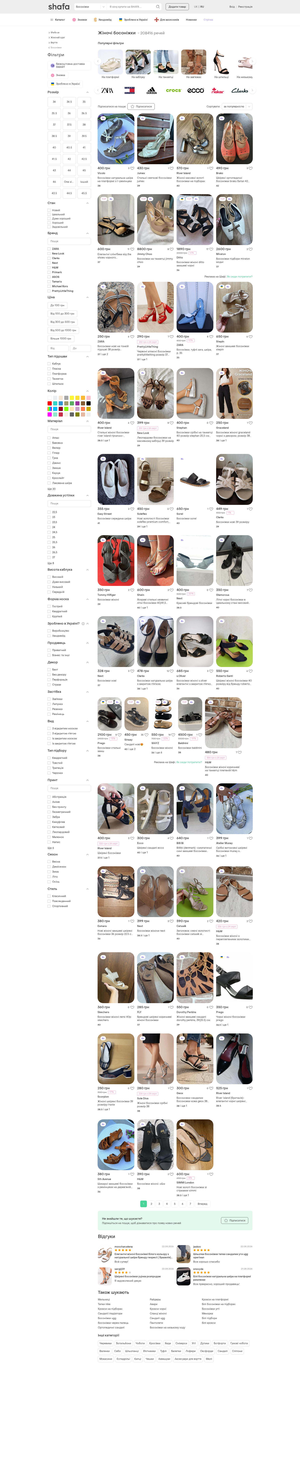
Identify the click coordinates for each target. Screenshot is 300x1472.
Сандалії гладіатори (110, 1313)
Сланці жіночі (158, 1313)
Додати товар (177, 6)
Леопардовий (61, 832)
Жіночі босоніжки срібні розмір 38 (152, 1105)
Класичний (59, 896)
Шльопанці (132, 1351)
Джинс (56, 463)
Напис (56, 842)
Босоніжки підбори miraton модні (233, 260)
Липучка (57, 704)
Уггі (194, 1343)
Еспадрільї (123, 1359)
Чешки (150, 1359)
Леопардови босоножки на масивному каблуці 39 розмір (155, 439)
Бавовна (57, 443)
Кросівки (154, 1343)
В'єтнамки (149, 1351)
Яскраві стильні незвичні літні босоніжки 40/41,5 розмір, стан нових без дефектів (152, 601)
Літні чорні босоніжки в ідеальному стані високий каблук (232, 601)
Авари (153, 1304)
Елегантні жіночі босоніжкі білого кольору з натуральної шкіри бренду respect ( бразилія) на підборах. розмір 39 (143, 1256)
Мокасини (105, 1359)
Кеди (168, 1343)
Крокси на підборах (110, 1309)
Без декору (59, 674)
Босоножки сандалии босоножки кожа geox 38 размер (192, 1099)
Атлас (55, 438)
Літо (55, 876)
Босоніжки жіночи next (151, 930)
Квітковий (58, 827)
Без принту (59, 807)
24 (53, 527)
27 (53, 557)
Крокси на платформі (215, 1299)
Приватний (59, 650)
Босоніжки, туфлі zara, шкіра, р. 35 (194, 351)
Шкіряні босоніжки (109, 853)
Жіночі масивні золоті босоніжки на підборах (191, 179)
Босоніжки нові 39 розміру (232, 522)
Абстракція (59, 797)
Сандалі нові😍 (133, 744)
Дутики (204, 1343)
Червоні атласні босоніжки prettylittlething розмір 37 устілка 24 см (154, 353)
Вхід (232, 6)
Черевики (105, 1343)
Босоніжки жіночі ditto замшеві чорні (190, 264)
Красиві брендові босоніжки (194, 603)
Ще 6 (51, 848)
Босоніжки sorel (186, 518)
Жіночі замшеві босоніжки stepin (232, 348)
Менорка (207, 1313)
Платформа (59, 373)
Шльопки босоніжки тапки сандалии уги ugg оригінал (220, 1256)
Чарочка (57, 773)
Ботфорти (220, 1343)
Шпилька (57, 384)
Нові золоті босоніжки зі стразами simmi (192, 1189)
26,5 (54, 552)
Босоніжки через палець (113, 1323)
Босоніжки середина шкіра (114, 518)
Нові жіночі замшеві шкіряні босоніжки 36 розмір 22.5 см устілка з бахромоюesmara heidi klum (115, 932)
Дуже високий (61, 582)
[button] (97, 61)
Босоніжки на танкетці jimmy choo (155, 260)
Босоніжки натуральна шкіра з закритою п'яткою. (155, 682)
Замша (56, 468)
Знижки (82, 19)
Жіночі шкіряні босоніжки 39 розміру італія (115, 1103)
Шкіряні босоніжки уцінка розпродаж (138, 1276)
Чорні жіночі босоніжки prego (230, 1018)
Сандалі (223, 1351)
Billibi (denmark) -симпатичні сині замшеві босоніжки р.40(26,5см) (194, 849)
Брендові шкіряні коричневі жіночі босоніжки (154, 1018)
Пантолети (156, 1323)
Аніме (56, 802)
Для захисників (169, 19)
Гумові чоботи (239, 1343)
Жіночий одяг (58, 37)
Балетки (176, 1351)
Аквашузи (164, 1359)
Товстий (57, 763)
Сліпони (237, 1351)
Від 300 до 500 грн (63, 322)
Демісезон (59, 866)
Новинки (191, 19)
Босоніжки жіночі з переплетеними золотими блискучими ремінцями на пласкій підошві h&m (232, 937)
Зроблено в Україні (136, 19)
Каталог (60, 19)
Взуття (54, 42)
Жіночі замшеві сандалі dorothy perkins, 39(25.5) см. (194, 1018)
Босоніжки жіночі (108, 599)
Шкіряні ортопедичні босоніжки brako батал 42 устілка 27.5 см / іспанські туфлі (232, 179)
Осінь (56, 881)
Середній (58, 592)
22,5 (54, 512)
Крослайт (58, 478)
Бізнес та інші (61, 655)
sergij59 (120, 1269)
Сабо (117, 1351)
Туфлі (163, 1351)
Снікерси (181, 1343)
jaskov (197, 1246)
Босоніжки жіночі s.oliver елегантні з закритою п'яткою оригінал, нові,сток (195, 682)
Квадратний (59, 611)
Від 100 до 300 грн (62, 313)
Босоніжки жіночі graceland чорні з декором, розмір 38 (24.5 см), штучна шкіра (233, 434)
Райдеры (155, 1299)
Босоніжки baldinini (190, 748)
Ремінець (58, 714)
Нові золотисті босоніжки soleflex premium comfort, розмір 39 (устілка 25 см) (153, 520)
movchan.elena (124, 1246)
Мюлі (209, 1359)
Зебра (56, 817)
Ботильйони (123, 1343)
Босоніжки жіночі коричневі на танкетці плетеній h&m (222, 769)
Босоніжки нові (107, 680)
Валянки (104, 1351)
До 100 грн (57, 305)
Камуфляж (58, 822)
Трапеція (57, 768)
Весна (56, 861)
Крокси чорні (158, 1309)
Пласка (56, 368)
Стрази (56, 684)
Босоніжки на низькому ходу (167, 1327)
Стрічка (208, 19)
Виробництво (60, 631)
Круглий (57, 616)
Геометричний (61, 812)
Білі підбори (209, 1318)
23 (53, 517)
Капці (137, 1359)
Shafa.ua (55, 32)
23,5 (54, 522)
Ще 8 (51, 563)
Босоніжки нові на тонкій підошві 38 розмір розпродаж (113, 348)
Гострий (57, 606)
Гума (55, 458)
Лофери (191, 1351)
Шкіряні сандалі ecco (150, 848)
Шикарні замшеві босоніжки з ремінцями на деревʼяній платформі (115, 1185)
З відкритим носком (65, 728)
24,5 (54, 532)
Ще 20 (52, 489)
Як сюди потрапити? (239, 276)
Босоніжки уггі (211, 1309)
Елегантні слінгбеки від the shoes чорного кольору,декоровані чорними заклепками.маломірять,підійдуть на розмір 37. (116, 256)
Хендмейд (105, 19)
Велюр (56, 448)
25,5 (54, 542)
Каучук (56, 473)
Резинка (57, 709)
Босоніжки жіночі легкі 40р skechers (114, 1018)
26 (53, 547)
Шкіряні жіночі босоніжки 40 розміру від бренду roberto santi (234, 682)
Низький (57, 587)
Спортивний (60, 906)
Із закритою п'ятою (64, 743)
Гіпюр (56, 453)
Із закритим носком (64, 738)
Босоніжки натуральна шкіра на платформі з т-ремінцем (115, 179)
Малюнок (58, 837)
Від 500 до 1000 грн (63, 330)
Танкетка (57, 379)
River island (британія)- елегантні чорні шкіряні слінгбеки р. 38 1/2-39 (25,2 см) (232, 1099)
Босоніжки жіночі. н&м (151, 1184)
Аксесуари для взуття (188, 1359)
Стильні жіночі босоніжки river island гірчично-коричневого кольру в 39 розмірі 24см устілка (113, 434)
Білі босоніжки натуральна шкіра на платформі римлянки (222, 1278)
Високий (57, 577)
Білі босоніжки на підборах (218, 1304)
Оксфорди (206, 1351)
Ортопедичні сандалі (111, 1327)
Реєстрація (245, 6)
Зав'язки (57, 699)
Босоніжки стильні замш (109, 749)
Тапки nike (104, 1304)
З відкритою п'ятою (64, 733)
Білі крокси (209, 1323)
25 (53, 537)
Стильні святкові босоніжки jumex (154, 179)
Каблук (56, 363)
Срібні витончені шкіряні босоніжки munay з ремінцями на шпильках (231, 849)
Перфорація (59, 679)
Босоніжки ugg (107, 1318)
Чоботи (140, 1343)
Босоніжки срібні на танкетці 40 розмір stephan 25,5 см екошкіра (195, 434)
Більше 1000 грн (61, 338)
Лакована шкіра (62, 483)
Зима (55, 871)
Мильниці (104, 1299)
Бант (55, 669)
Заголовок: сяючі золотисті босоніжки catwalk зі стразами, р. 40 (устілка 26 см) (193, 932)
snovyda (198, 1269)
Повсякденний (61, 901)
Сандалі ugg (157, 1318)
